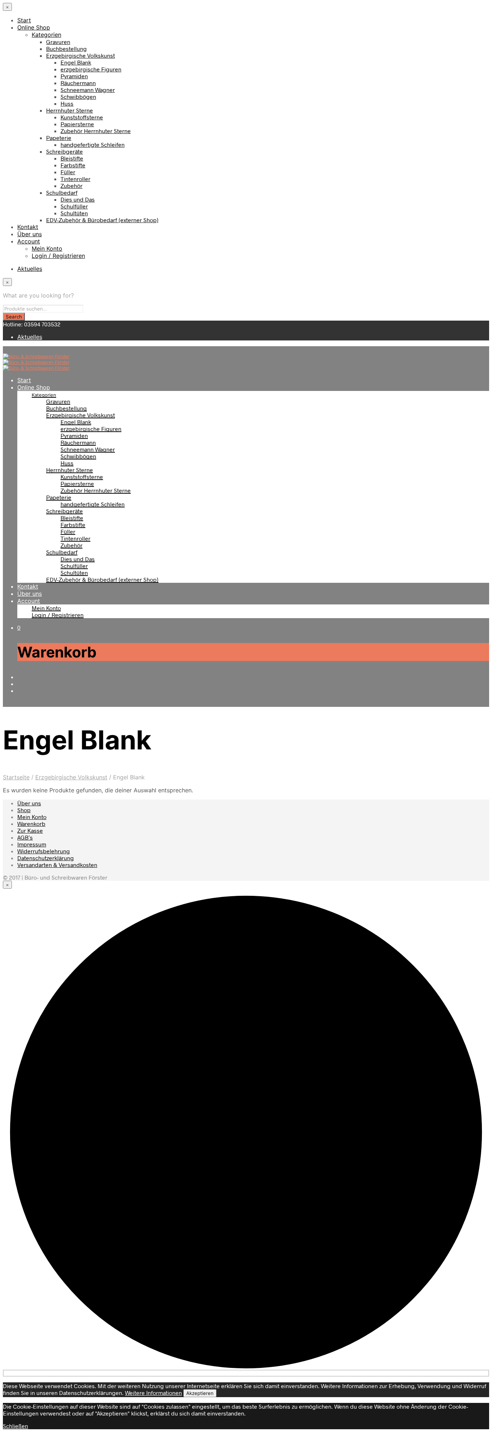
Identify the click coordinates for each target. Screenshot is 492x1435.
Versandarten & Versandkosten (57, 864)
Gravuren (58, 41)
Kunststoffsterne (82, 117)
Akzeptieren (200, 1393)
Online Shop (33, 27)
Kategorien (46, 34)
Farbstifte (73, 165)
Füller (68, 171)
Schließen (15, 1425)
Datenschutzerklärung (45, 857)
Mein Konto (47, 248)
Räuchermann (78, 82)
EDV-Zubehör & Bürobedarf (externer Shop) (102, 219)
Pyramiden (74, 75)
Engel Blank (76, 62)
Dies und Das (78, 199)
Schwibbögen (78, 96)
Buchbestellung (66, 48)
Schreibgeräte (64, 151)
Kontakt (27, 226)
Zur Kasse (30, 830)
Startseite (16, 777)
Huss (67, 103)
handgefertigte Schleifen (93, 144)
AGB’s (25, 837)
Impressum (31, 844)
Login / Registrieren (58, 255)
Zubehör (71, 185)
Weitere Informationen (153, 1392)
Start (24, 20)
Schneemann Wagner (88, 89)
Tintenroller (75, 178)
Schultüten (74, 213)
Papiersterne (77, 123)
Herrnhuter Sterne (69, 110)
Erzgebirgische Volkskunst (80, 55)
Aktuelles (29, 268)
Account (28, 241)
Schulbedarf (61, 192)
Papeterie (58, 137)
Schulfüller (74, 206)
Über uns (29, 234)
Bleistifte (72, 158)
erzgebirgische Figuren (91, 69)
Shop (24, 809)
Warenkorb (31, 823)
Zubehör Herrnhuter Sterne (96, 130)
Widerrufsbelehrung (43, 851)
